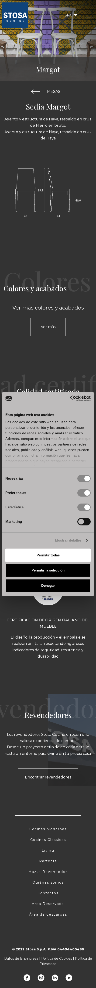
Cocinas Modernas (48, 829)
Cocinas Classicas (48, 840)
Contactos (48, 893)
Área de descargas (48, 914)
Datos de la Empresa (21, 958)
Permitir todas (48, 555)
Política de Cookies (56, 958)
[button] (70, 15)
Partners (48, 861)
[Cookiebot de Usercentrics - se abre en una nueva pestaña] (70, 398)
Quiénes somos (48, 882)
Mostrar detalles (68, 540)
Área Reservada (48, 904)
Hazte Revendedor (48, 872)
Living (48, 850)
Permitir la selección (48, 570)
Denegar (48, 586)
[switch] (84, 493)
